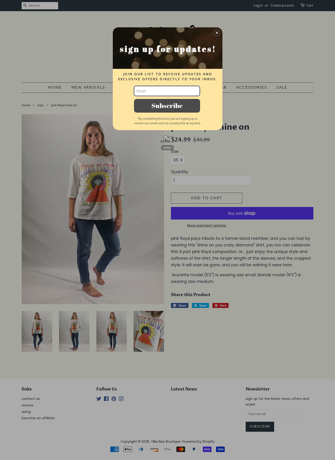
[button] (217, 33)
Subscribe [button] (167, 105)
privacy (167, 147)
